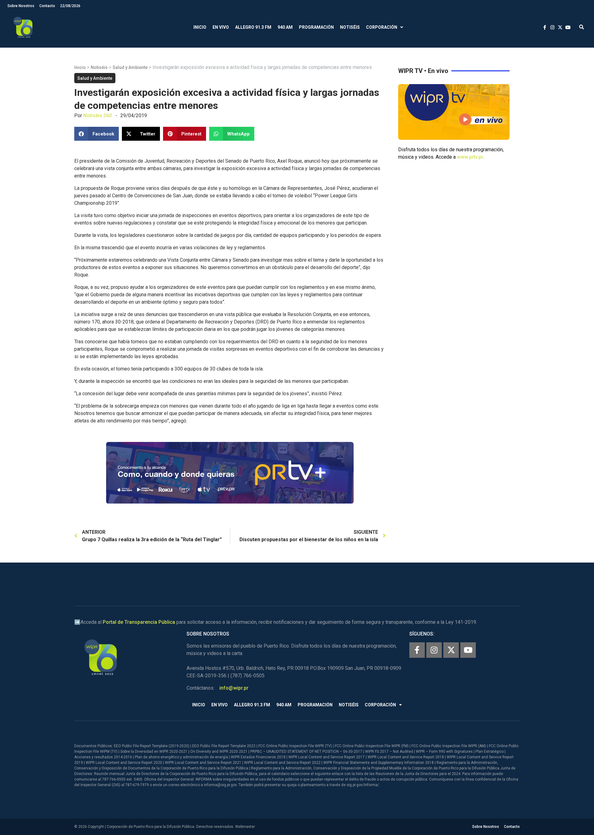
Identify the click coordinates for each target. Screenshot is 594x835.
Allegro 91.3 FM (253, 27)
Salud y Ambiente (130, 67)
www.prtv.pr (470, 157)
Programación (316, 27)
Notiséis (350, 27)
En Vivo (221, 27)
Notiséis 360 (97, 115)
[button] (581, 27)
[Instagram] (434, 650)
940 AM (285, 27)
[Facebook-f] (417, 650)
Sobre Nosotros (20, 6)
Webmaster (245, 826)
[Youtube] (468, 650)
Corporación (381, 27)
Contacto (47, 6)
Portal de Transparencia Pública (139, 622)
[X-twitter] (451, 650)
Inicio (199, 27)
